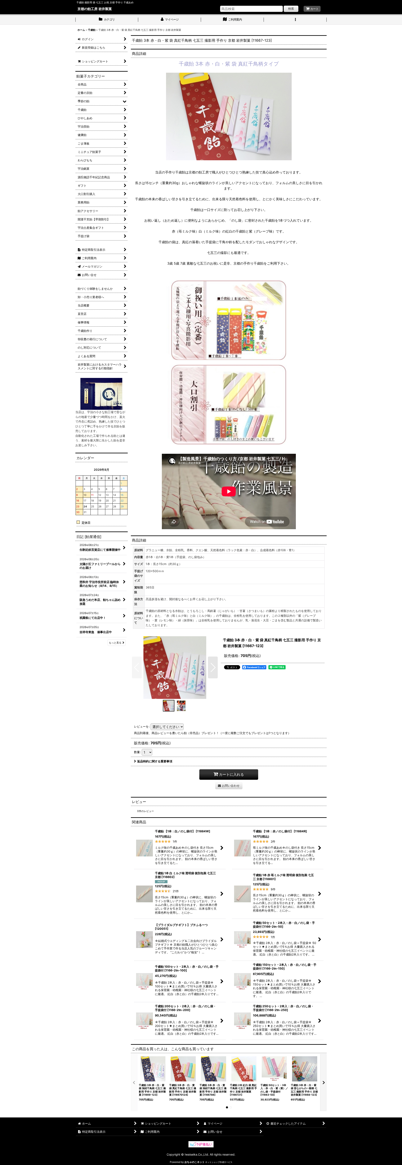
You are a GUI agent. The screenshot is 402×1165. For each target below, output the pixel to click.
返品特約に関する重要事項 (154, 761)
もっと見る (115, 642)
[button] (295, 20)
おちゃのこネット (194, 1162)
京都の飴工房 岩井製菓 (94, 9)
